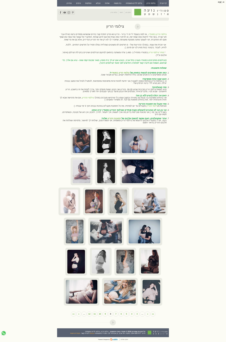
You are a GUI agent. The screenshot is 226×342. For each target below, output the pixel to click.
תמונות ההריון (114, 118)
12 (89, 314)
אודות (107, 3)
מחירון (69, 3)
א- (223, 2)
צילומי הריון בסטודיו (158, 34)
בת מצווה (117, 3)
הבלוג (98, 3)
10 (100, 314)
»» (73, 314)
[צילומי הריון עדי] (94, 201)
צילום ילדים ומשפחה (134, 3)
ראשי (121, 12)
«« (153, 314)
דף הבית (163, 3)
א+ (219, 2)
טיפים (78, 3)
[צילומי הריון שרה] (106, 171)
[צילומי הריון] (81, 171)
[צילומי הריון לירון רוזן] (151, 292)
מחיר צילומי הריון (156, 52)
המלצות (88, 3)
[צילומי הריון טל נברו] (106, 141)
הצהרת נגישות (75, 333)
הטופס (92, 333)
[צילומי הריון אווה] (137, 171)
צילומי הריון (151, 3)
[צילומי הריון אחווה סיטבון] (137, 141)
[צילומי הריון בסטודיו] (81, 141)
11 (95, 314)
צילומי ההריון (88, 97)
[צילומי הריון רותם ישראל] (149, 201)
